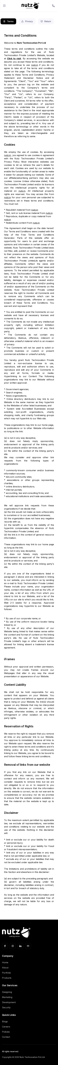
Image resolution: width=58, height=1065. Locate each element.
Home (5, 962)
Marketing (7, 997)
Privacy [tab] (29, 21)
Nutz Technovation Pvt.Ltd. (32, 1057)
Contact (6, 1037)
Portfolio (6, 972)
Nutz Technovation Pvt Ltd (31, 42)
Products (6, 977)
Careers (6, 1026)
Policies (6, 1031)
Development (9, 1002)
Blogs (5, 1021)
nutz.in (34, 65)
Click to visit (14, 58)
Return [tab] (47, 21)
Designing (7, 992)
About (5, 967)
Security (6, 1007)
